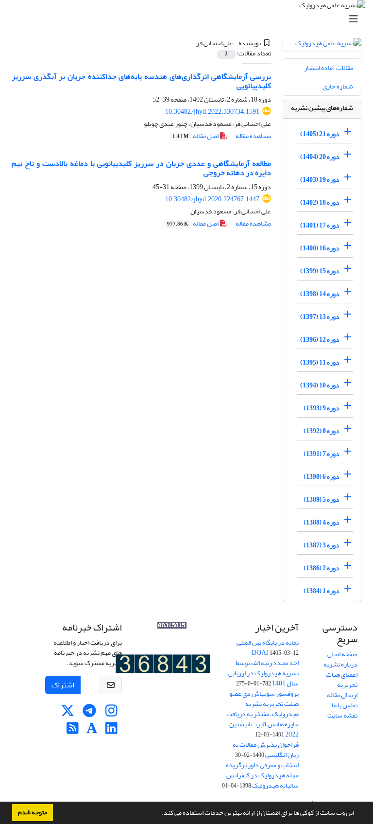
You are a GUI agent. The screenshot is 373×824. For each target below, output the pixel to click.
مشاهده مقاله (253, 135)
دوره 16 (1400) (319, 248)
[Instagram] (111, 713)
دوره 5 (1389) (321, 499)
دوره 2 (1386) (321, 568)
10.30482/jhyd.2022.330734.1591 (212, 111)
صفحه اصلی (342, 654)
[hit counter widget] (163, 665)
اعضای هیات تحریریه (341, 679)
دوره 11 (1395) (319, 362)
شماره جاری (337, 86)
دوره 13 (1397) (319, 316)
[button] (159, 813)
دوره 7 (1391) (321, 453)
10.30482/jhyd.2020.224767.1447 (212, 199)
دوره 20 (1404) (319, 156)
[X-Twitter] (67, 713)
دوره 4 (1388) (321, 522)
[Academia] (92, 730)
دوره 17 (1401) (319, 225)
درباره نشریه (340, 664)
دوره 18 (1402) (319, 202)
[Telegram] (89, 713)
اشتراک (62, 685)
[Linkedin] (111, 730)
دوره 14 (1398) (319, 293)
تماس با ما (344, 705)
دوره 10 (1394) (319, 385)
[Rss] (72, 730)
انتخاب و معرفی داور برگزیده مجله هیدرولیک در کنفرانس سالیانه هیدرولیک (262, 775)
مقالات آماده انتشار (328, 67)
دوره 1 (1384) (321, 590)
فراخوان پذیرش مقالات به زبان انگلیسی (266, 749)
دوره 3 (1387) (321, 545)
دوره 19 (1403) (319, 179)
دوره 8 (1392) (321, 431)
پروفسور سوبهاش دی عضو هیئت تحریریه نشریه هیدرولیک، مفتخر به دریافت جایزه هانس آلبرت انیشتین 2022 (262, 714)
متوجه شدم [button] (32, 812)
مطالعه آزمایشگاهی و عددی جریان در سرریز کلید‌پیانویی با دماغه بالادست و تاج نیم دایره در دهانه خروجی (141, 168)
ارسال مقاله (342, 694)
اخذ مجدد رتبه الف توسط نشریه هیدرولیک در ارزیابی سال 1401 (263, 673)
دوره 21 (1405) (319, 133)
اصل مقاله (196, 135)
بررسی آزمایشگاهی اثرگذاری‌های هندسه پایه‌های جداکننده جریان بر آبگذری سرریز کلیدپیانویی (141, 81)
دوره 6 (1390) (321, 476)
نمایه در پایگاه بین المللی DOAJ (268, 647)
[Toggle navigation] (189, 19)
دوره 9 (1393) (321, 408)
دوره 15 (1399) (319, 271)
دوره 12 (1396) (319, 339)
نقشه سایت (342, 715)
